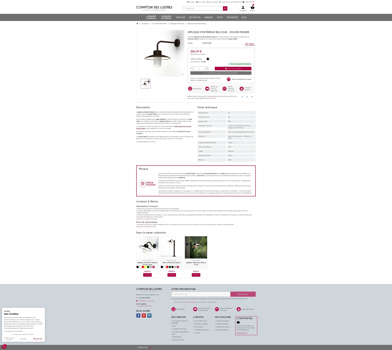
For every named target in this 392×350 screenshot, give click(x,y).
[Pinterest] (252, 97)
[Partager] (242, 97)
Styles (220, 17)
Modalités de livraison (180, 329)
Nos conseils (202, 2)
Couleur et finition (196, 59)
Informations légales (201, 324)
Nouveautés (232, 17)
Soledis (150, 347)
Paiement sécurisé (178, 340)
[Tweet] (247, 97)
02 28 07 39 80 (211, 98)
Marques (208, 17)
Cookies (197, 333)
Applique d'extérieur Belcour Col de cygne (147, 264)
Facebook (138, 315)
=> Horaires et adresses (143, 306)
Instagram (149, 315)
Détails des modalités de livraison (147, 219)
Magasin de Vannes (222, 327)
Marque (190, 43)
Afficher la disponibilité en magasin (241, 79)
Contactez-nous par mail (146, 301)
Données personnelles (202, 330)
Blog (244, 17)
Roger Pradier (147, 260)
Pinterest (144, 315)
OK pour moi (37, 339)
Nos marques (199, 327)
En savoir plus (241, 333)
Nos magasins (212, 2)
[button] (4, 346)
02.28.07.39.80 (236, 2)
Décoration (194, 17)
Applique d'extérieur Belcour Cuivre (196, 264)
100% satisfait (177, 337)
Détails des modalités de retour (146, 226)
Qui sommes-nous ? (201, 321)
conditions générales (189, 302)
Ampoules (180, 17)
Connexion (243, 8)
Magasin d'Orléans (222, 330)
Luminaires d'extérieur (166, 17)
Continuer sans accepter (9, 338)
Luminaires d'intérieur (151, 17)
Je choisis (23, 339)
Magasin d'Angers (222, 324)
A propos (192, 2)
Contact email (225, 2)
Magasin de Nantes (222, 321)
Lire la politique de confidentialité (13, 331)
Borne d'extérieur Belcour (172, 262)
